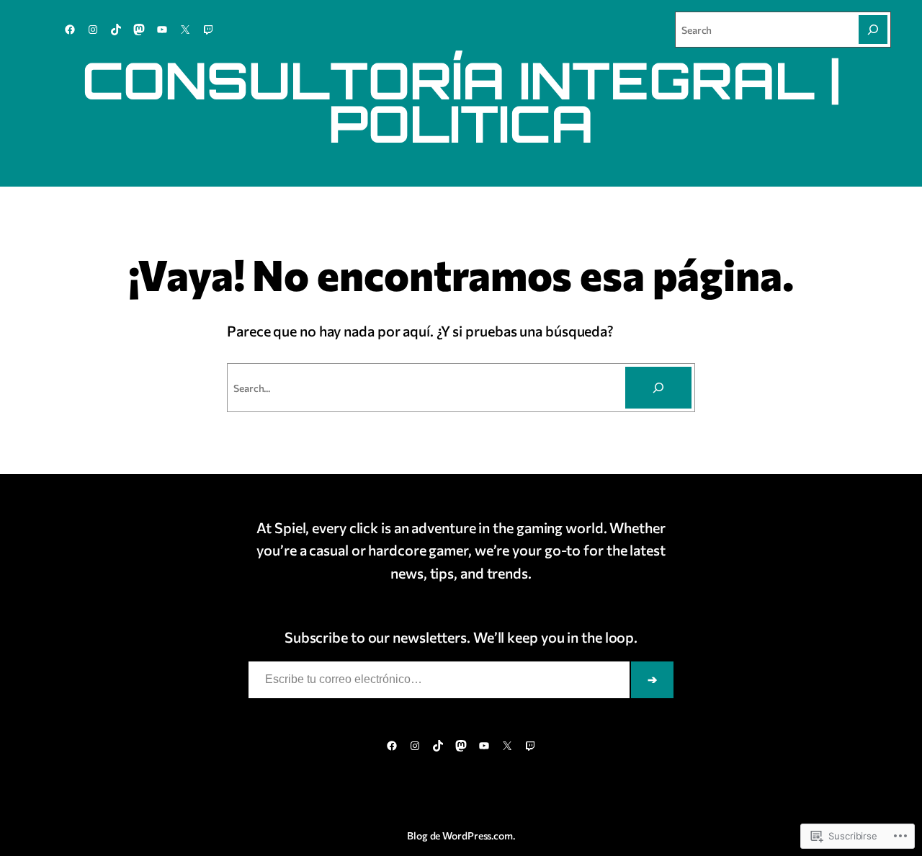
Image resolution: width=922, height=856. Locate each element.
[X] (185, 29)
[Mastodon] (139, 29)
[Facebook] (70, 29)
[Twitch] (208, 29)
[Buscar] (658, 388)
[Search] (873, 29)
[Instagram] (93, 29)
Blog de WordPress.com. (461, 835)
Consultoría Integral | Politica (461, 101)
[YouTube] (162, 29)
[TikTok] (116, 29)
